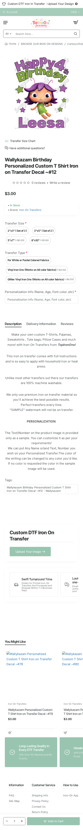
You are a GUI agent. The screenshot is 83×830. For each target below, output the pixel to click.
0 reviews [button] (39, 183)
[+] (21, 821)
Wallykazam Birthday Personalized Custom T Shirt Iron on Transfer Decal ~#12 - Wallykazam (39, 489)
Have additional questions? (27, 148)
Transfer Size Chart (22, 141)
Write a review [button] (60, 183)
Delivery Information (41, 324)
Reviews (67, 324)
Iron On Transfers (30, 209)
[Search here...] (76, 34)
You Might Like (15, 642)
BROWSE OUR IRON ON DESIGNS (42, 43)
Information (16, 785)
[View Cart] (76, 22)
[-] (6, 821)
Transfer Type (15, 253)
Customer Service (43, 785)
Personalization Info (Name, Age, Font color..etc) (39, 292)
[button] (53, 821)
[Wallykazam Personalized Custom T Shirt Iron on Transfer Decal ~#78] (31, 675)
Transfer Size (14, 223)
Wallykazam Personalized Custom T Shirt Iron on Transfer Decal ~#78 (30, 712)
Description (13, 324)
